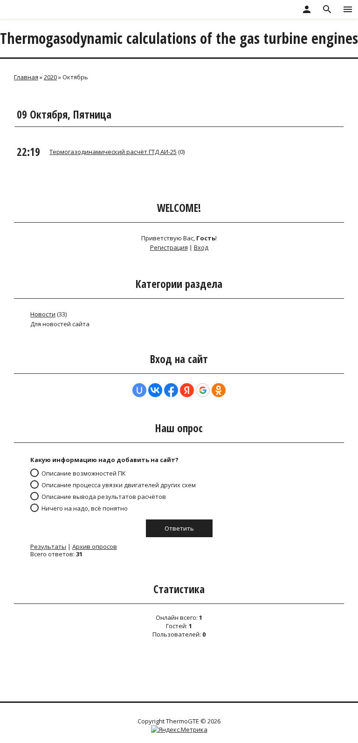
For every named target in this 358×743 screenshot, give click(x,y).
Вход (201, 247)
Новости (42, 314)
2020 (50, 77)
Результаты (48, 546)
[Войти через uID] (139, 390)
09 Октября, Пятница (64, 114)
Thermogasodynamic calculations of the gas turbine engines (179, 38)
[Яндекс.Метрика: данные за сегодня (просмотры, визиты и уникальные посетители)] (179, 729)
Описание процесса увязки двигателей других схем (118, 485)
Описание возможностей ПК (83, 473)
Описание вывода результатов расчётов (103, 496)
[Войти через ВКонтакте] (155, 390)
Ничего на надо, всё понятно (84, 508)
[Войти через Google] (203, 390)
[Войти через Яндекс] (187, 390)
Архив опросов (94, 546)
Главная (26, 77)
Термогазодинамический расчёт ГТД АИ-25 (113, 151)
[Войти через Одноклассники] (219, 390)
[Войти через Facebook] (171, 390)
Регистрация (169, 247)
